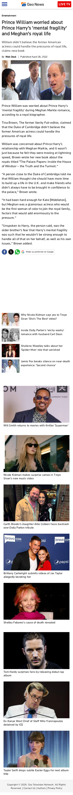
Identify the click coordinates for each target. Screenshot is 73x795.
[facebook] (4, 252)
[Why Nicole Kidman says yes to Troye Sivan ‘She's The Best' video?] (10, 319)
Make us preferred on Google (40, 251)
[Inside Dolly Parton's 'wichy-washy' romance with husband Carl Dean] (10, 335)
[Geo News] (32, 4)
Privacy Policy (55, 788)
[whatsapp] (17, 252)
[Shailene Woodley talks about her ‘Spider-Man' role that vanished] (10, 350)
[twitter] (11, 252)
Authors (41, 788)
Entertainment (9, 15)
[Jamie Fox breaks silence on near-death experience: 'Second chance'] (10, 366)
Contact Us (29, 788)
